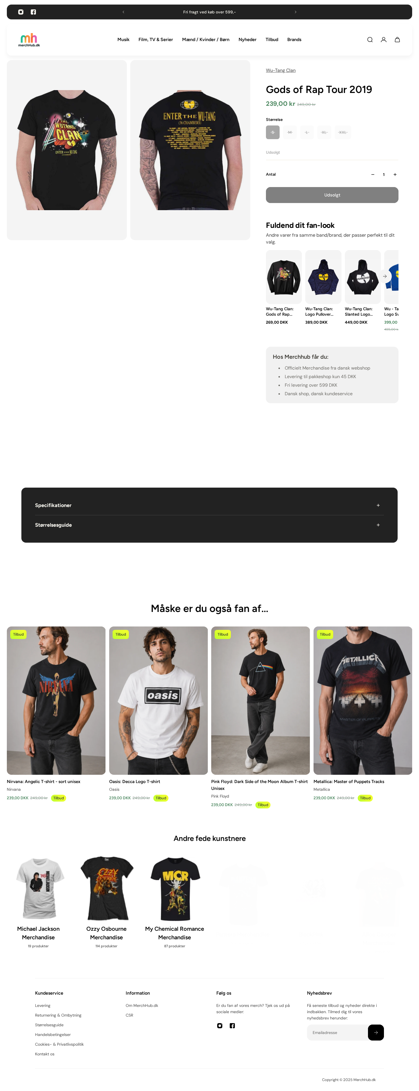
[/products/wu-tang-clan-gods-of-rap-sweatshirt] (284, 277)
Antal (271, 174)
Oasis (114, 789)
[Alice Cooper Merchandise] (379, 905)
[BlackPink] (311, 901)
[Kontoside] (383, 39)
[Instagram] (21, 12)
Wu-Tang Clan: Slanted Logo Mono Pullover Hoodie (359, 311)
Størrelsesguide (53, 525)
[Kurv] (397, 39)
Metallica (322, 789)
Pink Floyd (220, 796)
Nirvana (14, 789)
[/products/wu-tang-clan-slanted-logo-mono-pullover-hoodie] (363, 277)
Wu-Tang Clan (281, 70)
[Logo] (29, 40)
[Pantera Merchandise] (243, 901)
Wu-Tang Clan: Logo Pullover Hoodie (319, 311)
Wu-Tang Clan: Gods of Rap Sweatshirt (280, 311)
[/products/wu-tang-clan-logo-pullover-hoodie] (323, 277)
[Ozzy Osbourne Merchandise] (107, 905)
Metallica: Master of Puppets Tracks (349, 781)
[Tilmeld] (376, 1033)
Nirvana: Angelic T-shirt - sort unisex (43, 781)
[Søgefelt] (370, 39)
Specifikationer (53, 505)
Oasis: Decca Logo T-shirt (134, 781)
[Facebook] (33, 12)
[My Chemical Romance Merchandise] (175, 905)
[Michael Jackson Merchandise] (39, 905)
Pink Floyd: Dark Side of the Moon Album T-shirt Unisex (259, 785)
